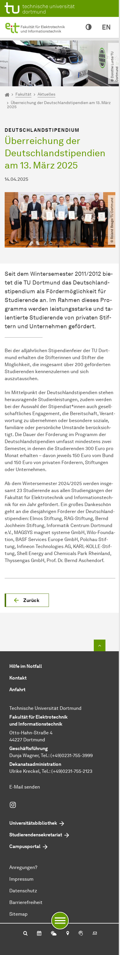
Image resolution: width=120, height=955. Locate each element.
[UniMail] (95, 933)
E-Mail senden (24, 787)
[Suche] (25, 933)
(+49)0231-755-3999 (71, 755)
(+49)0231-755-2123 (71, 771)
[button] (27, 600)
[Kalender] (39, 933)
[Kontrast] (88, 27)
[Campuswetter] (53, 933)
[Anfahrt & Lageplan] (67, 933)
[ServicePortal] (81, 933)
